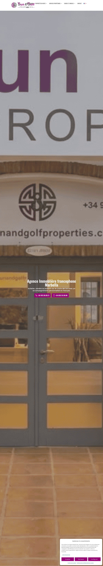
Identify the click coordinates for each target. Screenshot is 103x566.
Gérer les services (66, 554)
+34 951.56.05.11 (43, 295)
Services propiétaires (55, 3)
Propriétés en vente (40, 3)
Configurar (94, 559)
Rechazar (81, 559)
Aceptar (67, 559)
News (27, 7)
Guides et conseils (69, 3)
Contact (79, 3)
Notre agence (29, 3)
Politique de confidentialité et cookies (85, 563)
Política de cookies (72, 563)
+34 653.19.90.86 (61, 295)
